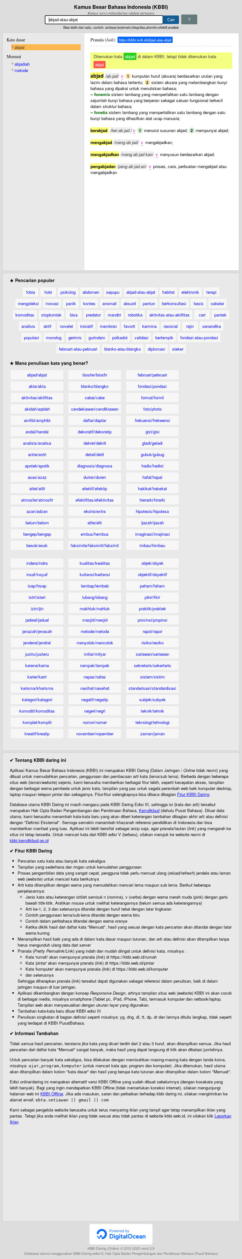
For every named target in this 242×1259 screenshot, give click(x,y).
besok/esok (37, 545)
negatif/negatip (94, 699)
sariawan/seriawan (152, 654)
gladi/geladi (152, 443)
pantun (149, 303)
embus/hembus (95, 534)
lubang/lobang (94, 597)
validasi (141, 337)
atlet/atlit (37, 488)
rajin (190, 326)
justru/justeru (37, 654)
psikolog (68, 292)
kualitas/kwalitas (95, 563)
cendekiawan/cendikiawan (94, 409)
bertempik (164, 337)
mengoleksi (28, 303)
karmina (149, 326)
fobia (30, 292)
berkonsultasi (174, 303)
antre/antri (37, 454)
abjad (19, 47)
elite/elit (95, 523)
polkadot (120, 337)
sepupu (112, 292)
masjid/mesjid (94, 620)
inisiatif (86, 326)
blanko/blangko (94, 386)
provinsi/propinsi (152, 620)
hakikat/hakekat (152, 488)
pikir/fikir (152, 597)
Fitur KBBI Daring (193, 794)
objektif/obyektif (152, 574)
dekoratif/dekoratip (95, 432)
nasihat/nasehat (94, 688)
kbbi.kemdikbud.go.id (29, 840)
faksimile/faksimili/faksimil (95, 545)
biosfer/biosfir (95, 375)
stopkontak (51, 315)
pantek (220, 315)
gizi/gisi (152, 432)
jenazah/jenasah (37, 631)
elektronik (190, 292)
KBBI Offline (51, 1094)
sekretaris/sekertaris (152, 665)
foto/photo (152, 409)
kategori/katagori (37, 699)
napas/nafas (95, 677)
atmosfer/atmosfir (37, 500)
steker (177, 349)
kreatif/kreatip (37, 734)
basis (199, 303)
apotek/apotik (37, 466)
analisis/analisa (37, 443)
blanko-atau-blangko (122, 349)
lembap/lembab (95, 586)
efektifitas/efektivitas (95, 500)
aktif (47, 326)
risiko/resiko (152, 643)
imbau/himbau (152, 545)
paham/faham (152, 586)
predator (93, 315)
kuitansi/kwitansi (95, 574)
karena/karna (37, 665)
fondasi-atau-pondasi (199, 337)
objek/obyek (152, 563)
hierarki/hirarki (152, 500)
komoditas (24, 315)
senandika (211, 326)
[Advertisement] (161, 219)
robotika (135, 315)
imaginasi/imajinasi (152, 534)
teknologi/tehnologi (152, 722)
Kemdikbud (149, 810)
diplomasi (156, 349)
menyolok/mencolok (95, 643)
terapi (211, 292)
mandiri (114, 315)
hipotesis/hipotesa (152, 511)
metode (21, 70)
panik (71, 303)
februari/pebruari (152, 375)
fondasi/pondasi (152, 386)
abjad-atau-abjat (140, 292)
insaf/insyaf (37, 574)
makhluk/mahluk (95, 608)
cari (202, 315)
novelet (66, 326)
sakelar (217, 303)
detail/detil (94, 454)
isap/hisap (37, 586)
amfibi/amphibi (37, 420)
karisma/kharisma (37, 688)
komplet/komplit (37, 722)
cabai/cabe (95, 398)
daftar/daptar (94, 420)
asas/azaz (37, 477)
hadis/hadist (152, 466)
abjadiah (22, 64)
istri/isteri (37, 597)
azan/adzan (37, 511)
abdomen (91, 292)
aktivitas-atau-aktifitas (169, 315)
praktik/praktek (152, 608)
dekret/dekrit (95, 443)
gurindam (97, 337)
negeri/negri (94, 711)
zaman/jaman (152, 734)
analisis (28, 326)
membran (108, 326)
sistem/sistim (152, 677)
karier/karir (37, 677)
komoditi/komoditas (37, 711)
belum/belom (37, 523)
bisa (74, 315)
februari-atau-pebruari (78, 349)
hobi (48, 292)
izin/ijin (37, 608)
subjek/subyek (152, 699)
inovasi (52, 303)
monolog (53, 337)
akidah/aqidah (37, 409)
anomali (109, 303)
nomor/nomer (95, 722)
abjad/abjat (37, 375)
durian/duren (95, 477)
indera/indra (37, 563)
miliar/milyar (95, 654)
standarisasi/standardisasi (152, 688)
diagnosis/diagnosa (94, 466)
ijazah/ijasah (152, 523)
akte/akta (37, 386)
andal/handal (37, 432)
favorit (129, 326)
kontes (89, 303)
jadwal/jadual (37, 620)
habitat (168, 292)
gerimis (75, 337)
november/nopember (94, 734)
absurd (130, 303)
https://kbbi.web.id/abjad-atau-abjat (145, 39)
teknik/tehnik (152, 711)
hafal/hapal (152, 477)
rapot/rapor (152, 631)
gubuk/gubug (152, 454)
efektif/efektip (94, 488)
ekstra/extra (95, 511)
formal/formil (152, 398)
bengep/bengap (37, 534)
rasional (171, 326)
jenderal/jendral (37, 643)
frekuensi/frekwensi (152, 420)
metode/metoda (95, 631)
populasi (31, 337)
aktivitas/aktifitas (37, 398)
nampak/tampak (94, 665)
